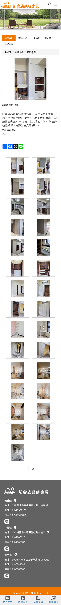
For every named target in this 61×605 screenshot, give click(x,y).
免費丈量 (38, 602)
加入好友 (7, 602)
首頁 (9, 52)
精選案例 (8, 37)
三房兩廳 (35, 37)
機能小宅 (22, 37)
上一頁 (30, 469)
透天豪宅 (48, 37)
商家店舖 (8, 44)
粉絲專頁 (23, 602)
